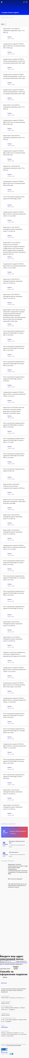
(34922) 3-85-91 (5, 1003)
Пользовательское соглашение (13, 1045)
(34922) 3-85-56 (5, 1015)
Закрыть (5, 977)
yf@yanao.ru (4, 1027)
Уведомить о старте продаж (16, 967)
